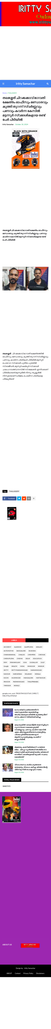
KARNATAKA (17, 674)
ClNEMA (20, 658)
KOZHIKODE (16, 678)
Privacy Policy (28, 973)
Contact (18, 973)
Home (4, 93)
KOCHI (6, 678)
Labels (14, 640)
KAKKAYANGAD (36, 670)
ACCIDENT (7, 647)
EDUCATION (37, 658)
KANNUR (7, 674)
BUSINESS (32, 651)
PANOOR (7, 682)
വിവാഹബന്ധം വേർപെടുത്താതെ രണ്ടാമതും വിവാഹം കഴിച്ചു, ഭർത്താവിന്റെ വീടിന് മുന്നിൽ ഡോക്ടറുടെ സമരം (30, 767)
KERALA (37, 674)
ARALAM (39, 647)
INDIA (22, 666)
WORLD (16, 685)
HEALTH (14, 666)
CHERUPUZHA (9, 658)
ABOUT (9, 973)
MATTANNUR (40, 678)
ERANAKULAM (15, 662)
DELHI (28, 658)
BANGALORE (21, 651)
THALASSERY (12, 93)
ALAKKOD (17, 647)
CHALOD (22, 655)
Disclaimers (40, 973)
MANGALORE (28, 678)
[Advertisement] (25, 54)
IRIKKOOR (31, 666)
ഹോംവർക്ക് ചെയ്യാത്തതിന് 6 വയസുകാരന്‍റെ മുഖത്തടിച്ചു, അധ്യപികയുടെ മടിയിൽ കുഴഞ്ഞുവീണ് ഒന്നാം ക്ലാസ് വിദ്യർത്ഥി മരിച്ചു (30, 713)
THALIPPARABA (32, 682)
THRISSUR (7, 685)
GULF (43, 662)
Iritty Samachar (25, 83)
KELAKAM (28, 674)
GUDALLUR (34, 662)
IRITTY (6, 670)
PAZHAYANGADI (18, 682)
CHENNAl (41, 655)
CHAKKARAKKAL (9, 655)
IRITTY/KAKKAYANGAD (20, 670)
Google (6, 666)
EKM (5, 662)
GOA (25, 662)
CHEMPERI (31, 655)
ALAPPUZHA (28, 647)
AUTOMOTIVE (8, 651)
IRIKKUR (41, 666)
